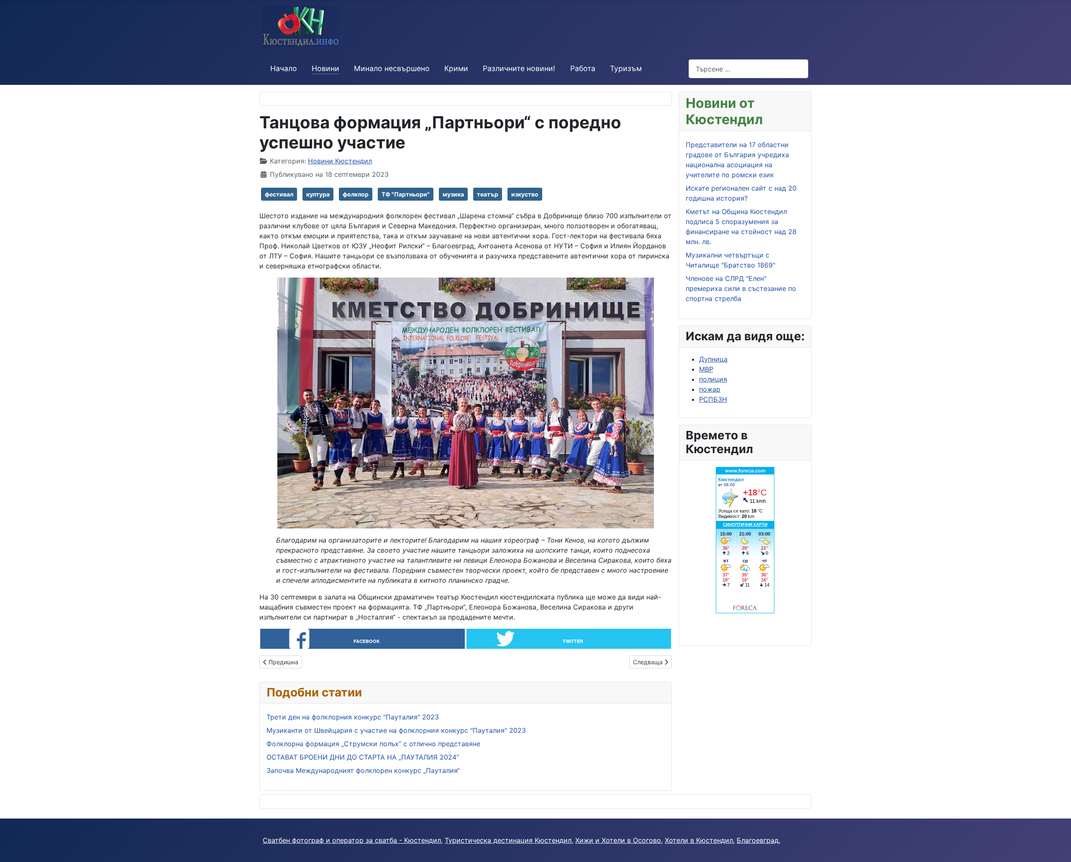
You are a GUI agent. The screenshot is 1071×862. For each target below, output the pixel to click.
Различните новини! (519, 68)
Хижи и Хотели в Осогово (618, 840)
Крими (456, 68)
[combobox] (748, 68)
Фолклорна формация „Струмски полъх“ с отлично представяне (374, 744)
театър (487, 194)
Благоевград (758, 840)
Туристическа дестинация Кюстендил (508, 840)
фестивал (279, 194)
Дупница (713, 359)
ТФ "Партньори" (406, 194)
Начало (283, 68)
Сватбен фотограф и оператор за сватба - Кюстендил (352, 840)
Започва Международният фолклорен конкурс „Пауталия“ (363, 770)
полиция (713, 379)
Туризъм (626, 68)
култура (318, 194)
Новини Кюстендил (340, 161)
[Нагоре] (1056, 846)
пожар (709, 389)
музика (453, 194)
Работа (582, 68)
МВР (706, 369)
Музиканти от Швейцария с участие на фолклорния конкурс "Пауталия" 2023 (396, 730)
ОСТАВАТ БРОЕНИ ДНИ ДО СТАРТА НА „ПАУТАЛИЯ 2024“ (362, 757)
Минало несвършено (392, 68)
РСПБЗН (713, 399)
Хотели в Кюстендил (699, 840)
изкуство (524, 194)
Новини (325, 68)
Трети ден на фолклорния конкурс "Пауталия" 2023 (352, 717)
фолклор (356, 194)
